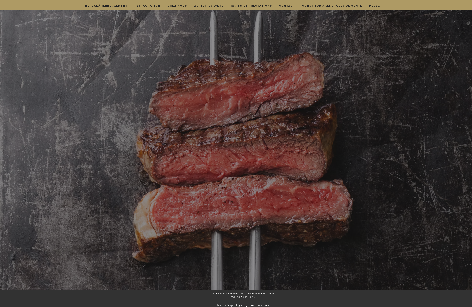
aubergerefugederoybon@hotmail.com (247, 305)
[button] (323, 5)
